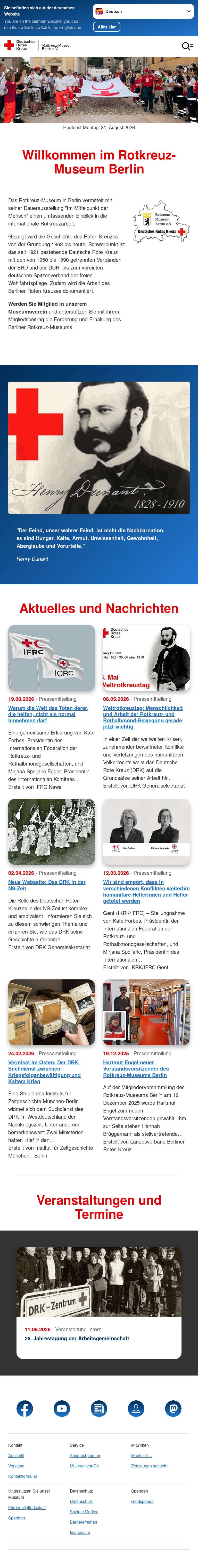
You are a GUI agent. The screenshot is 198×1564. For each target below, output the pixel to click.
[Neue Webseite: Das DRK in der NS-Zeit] (51, 832)
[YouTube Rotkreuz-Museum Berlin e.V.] (62, 1408)
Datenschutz (81, 1501)
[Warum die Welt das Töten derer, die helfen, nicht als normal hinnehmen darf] (51, 658)
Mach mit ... (141, 1455)
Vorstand (16, 1466)
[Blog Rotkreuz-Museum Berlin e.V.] (99, 1408)
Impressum (80, 1532)
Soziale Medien (84, 1512)
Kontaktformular (22, 1476)
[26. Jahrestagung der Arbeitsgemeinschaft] (99, 1282)
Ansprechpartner (85, 1455)
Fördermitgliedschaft (27, 1507)
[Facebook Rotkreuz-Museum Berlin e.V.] (24, 1408)
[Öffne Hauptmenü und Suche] (188, 46)
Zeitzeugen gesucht (149, 1466)
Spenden (16, 1518)
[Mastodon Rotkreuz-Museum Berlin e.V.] (173, 1408)
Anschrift (16, 1455)
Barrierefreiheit (83, 1522)
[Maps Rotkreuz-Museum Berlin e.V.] (136, 1408)
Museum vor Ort (84, 1466)
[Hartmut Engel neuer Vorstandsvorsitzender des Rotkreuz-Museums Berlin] (146, 1012)
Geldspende (142, 1501)
